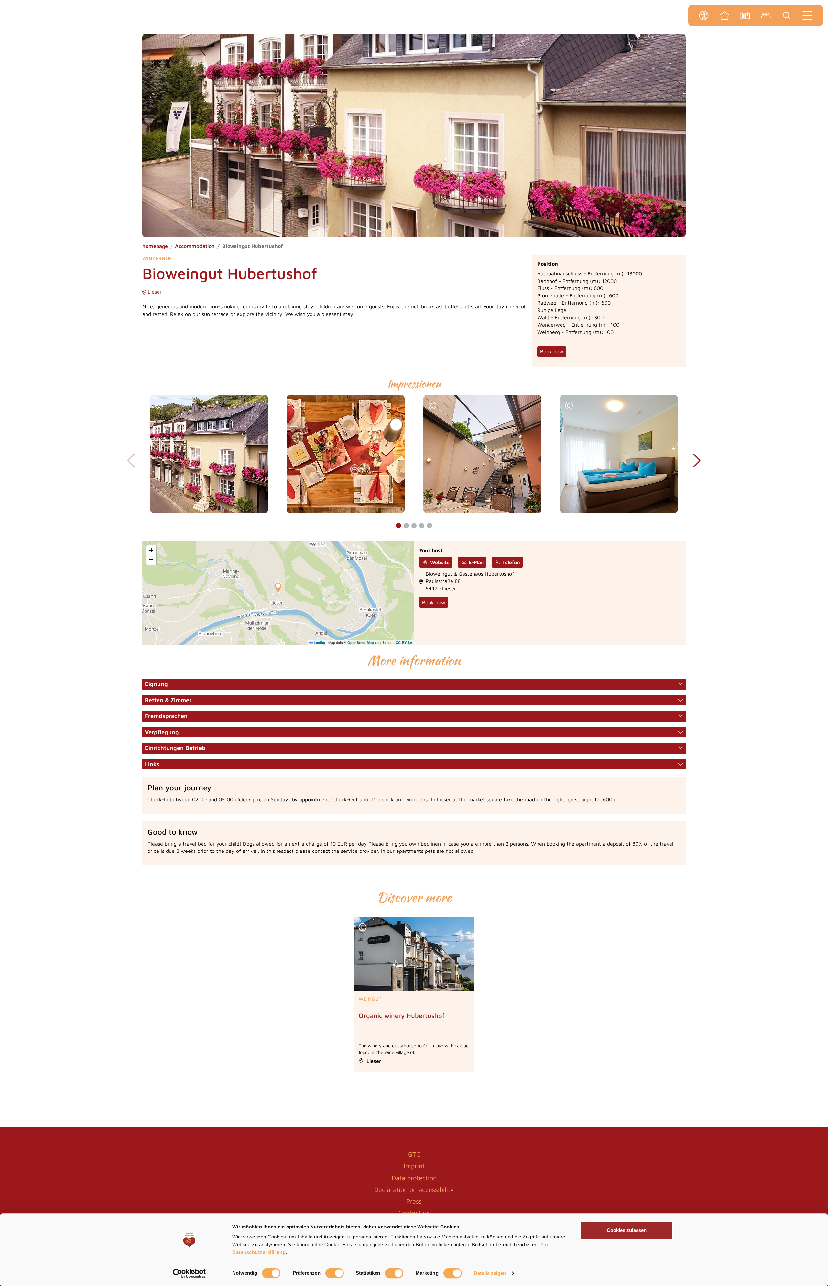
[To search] (786, 15)
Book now (551, 351)
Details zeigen (490, 1273)
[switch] (334, 1273)
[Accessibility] (704, 15)
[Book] (766, 15)
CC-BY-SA (404, 642)
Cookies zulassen (627, 1230)
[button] (159, 406)
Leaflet (319, 642)
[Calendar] (745, 15)
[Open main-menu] (807, 15)
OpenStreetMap (360, 642)
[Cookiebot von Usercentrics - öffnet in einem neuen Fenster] (189, 1273)
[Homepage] (724, 15)
